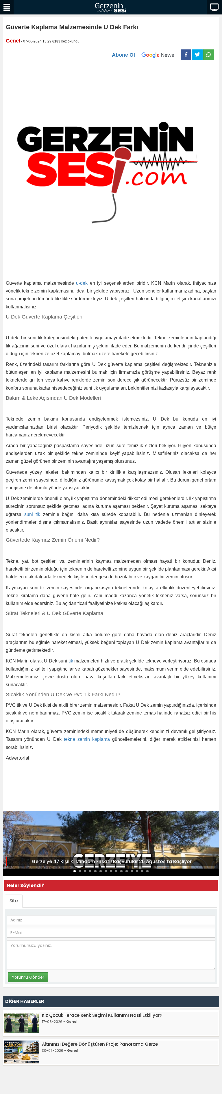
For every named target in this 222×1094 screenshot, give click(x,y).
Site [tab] (14, 900)
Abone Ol (123, 55)
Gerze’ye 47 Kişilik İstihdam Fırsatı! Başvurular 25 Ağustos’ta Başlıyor (112, 861)
